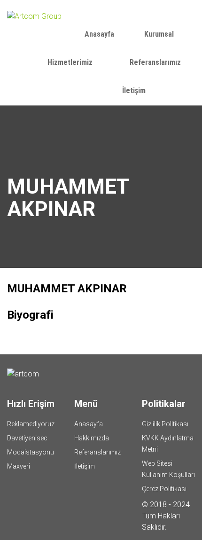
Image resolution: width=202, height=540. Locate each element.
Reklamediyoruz (30, 424)
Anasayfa (99, 34)
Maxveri (18, 466)
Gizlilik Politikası (165, 424)
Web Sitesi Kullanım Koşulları (168, 469)
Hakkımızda (91, 438)
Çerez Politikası (164, 489)
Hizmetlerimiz (70, 62)
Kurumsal (160, 34)
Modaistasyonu (30, 452)
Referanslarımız (155, 62)
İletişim (134, 90)
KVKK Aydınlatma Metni (168, 443)
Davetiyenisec (27, 438)
